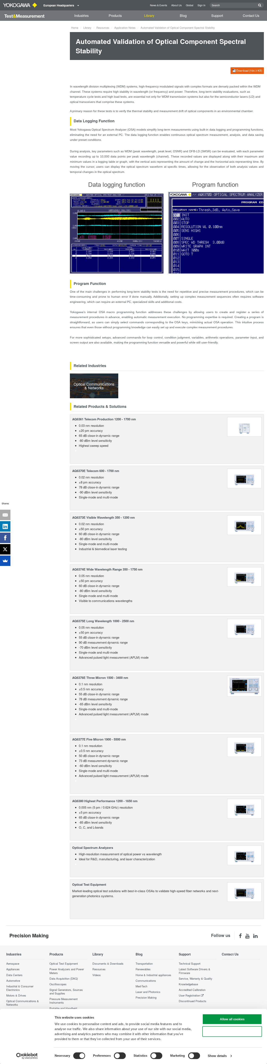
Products (115, 15)
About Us (176, 5)
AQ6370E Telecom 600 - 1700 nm (95, 470)
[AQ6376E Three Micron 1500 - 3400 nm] (244, 685)
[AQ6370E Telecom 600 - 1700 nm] (244, 478)
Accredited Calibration (192, 990)
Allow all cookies (232, 1019)
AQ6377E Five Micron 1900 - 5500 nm (99, 739)
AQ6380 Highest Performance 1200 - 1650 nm (104, 801)
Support (217, 15)
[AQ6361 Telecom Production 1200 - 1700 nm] (244, 426)
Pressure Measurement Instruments (63, 1000)
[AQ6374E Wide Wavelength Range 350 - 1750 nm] (244, 576)
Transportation (144, 963)
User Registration (189, 995)
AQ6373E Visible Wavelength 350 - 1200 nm (103, 517)
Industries (81, 15)
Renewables (143, 969)
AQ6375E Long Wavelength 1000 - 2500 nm (103, 621)
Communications (146, 981)
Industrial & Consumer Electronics (19, 988)
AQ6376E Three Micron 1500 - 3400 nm (100, 677)
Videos (96, 975)
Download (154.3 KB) (249, 70)
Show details (217, 1056)
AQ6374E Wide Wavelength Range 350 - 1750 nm (107, 569)
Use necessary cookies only (232, 1031)
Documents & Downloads (107, 963)
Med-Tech (141, 986)
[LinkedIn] (5, 526)
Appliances (13, 969)
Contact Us (251, 15)
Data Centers (14, 975)
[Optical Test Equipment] (244, 891)
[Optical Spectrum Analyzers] (244, 855)
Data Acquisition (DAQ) (63, 978)
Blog (183, 15)
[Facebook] (5, 538)
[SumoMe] (5, 561)
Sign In (201, 5)
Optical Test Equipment (89, 884)
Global (189, 5)
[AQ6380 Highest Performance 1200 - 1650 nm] (244, 808)
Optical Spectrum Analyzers (92, 847)
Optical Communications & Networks (22, 1003)
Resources (102, 28)
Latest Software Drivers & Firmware (194, 971)
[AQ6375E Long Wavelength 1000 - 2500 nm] (244, 628)
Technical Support (189, 963)
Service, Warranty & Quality (195, 978)
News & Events (158, 5)
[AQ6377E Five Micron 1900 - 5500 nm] (244, 746)
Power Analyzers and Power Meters (66, 971)
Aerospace (12, 963)
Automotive (13, 981)
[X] (5, 549)
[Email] (5, 515)
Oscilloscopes (58, 984)
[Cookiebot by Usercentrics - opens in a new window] (27, 1056)
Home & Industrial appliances (153, 975)
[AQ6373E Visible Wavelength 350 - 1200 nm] (244, 524)
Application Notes (125, 28)
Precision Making (146, 997)
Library (149, 15)
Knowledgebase (188, 984)
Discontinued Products (192, 1001)
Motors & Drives (16, 995)
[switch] (120, 1055)
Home (74, 28)
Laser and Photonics (148, 992)
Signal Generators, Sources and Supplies (66, 991)
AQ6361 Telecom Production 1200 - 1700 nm (104, 419)
